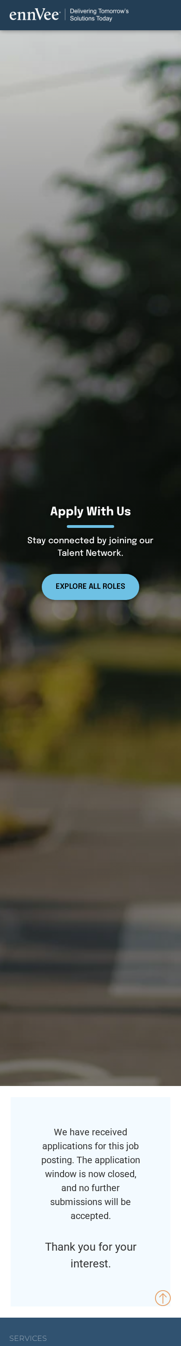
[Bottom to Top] (163, 1297)
